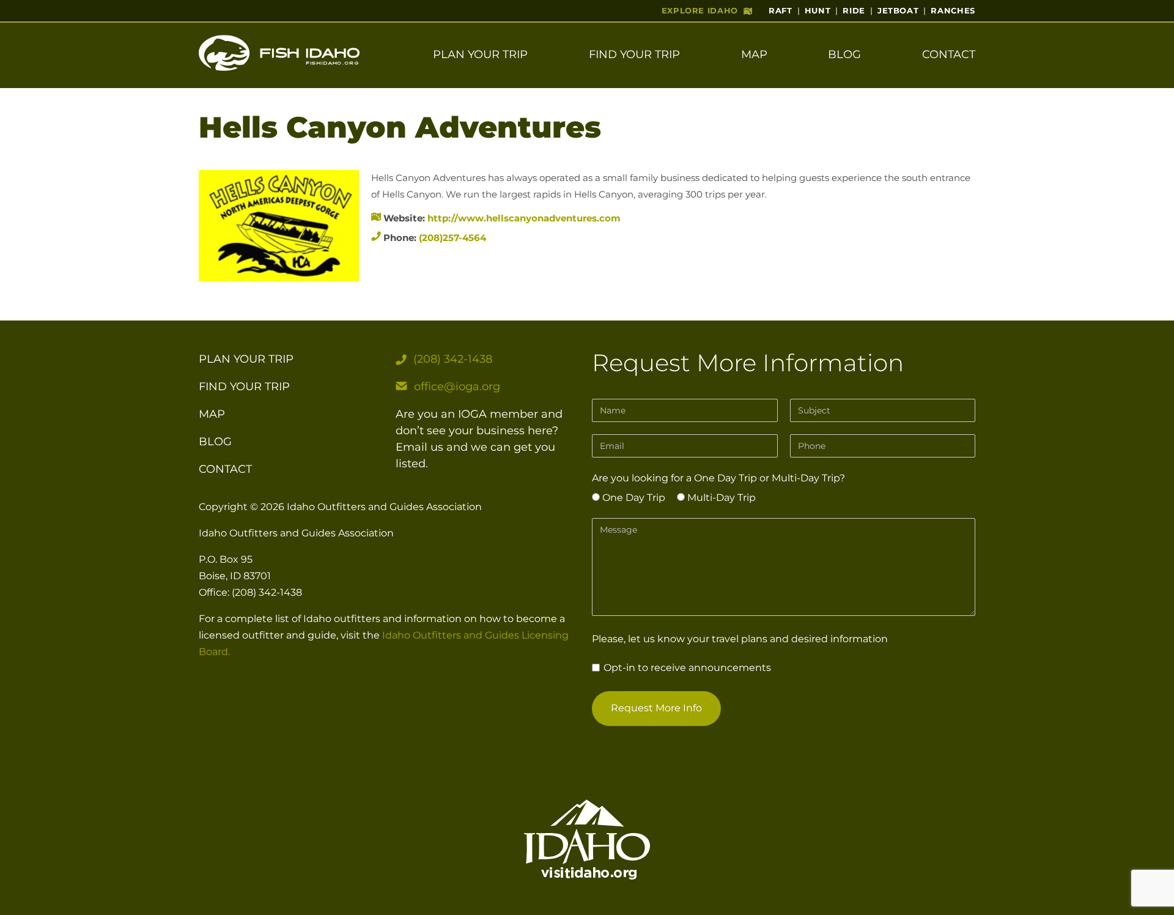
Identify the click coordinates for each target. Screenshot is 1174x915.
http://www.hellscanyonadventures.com (524, 218)
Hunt (818, 10)
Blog (844, 54)
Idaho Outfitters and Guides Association (384, 507)
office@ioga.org (457, 386)
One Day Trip (632, 497)
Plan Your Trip (480, 54)
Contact (948, 54)
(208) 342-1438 (452, 359)
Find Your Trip (634, 54)
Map (754, 54)
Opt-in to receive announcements (686, 667)
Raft (780, 10)
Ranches (953, 10)
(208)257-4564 (452, 237)
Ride (854, 10)
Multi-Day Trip (720, 497)
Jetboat (898, 10)
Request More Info (656, 708)
